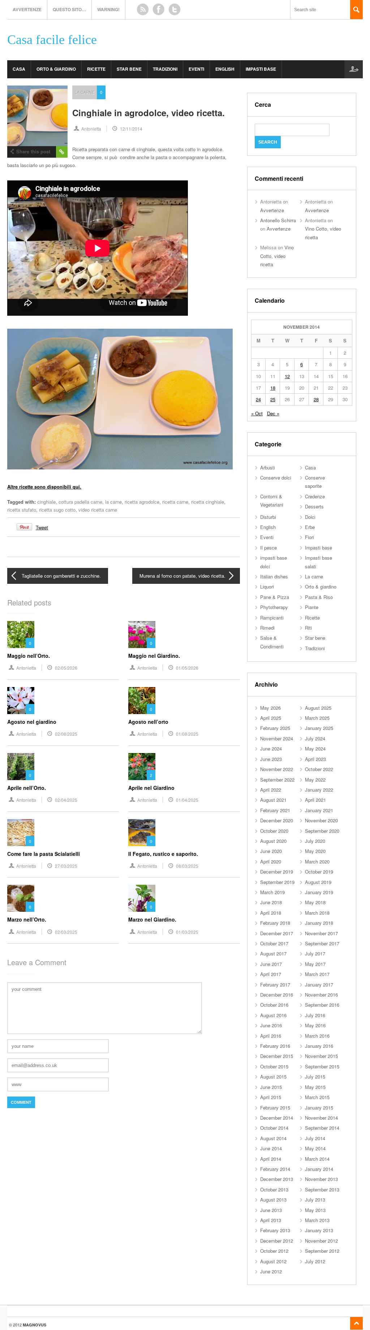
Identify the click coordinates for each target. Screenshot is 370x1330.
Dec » (273, 413)
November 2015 (321, 1056)
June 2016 (271, 1025)
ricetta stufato (21, 509)
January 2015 (319, 1107)
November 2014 (321, 1117)
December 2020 (276, 820)
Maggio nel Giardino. (154, 655)
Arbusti (267, 467)
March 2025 (317, 717)
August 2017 (273, 953)
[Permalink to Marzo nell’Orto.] (20, 898)
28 (316, 399)
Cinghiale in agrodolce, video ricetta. (148, 112)
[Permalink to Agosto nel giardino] (20, 700)
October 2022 (319, 769)
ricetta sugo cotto (57, 509)
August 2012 (273, 1261)
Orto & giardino (56, 69)
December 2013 (276, 1179)
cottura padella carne (80, 501)
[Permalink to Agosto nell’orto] (141, 700)
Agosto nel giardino (31, 721)
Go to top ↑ (356, 1323)
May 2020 (315, 851)
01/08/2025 (187, 734)
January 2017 (319, 984)
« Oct (257, 413)
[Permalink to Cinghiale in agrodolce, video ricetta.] (37, 116)
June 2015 (271, 1087)
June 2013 (271, 1210)
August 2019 (318, 882)
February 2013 (275, 1230)
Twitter (174, 9)
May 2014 (315, 1148)
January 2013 (319, 1230)
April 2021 (315, 799)
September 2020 (322, 830)
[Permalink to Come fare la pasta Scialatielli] (20, 832)
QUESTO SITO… (69, 9)
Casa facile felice (52, 40)
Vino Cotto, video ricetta (277, 256)
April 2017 (270, 974)
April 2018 (270, 912)
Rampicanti (272, 617)
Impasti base (261, 69)
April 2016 (270, 1035)
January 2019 (319, 892)
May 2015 (315, 1087)
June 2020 (271, 851)
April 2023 (315, 759)
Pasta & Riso (319, 597)
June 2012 (271, 1271)
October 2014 (274, 1127)
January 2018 (319, 922)
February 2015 (275, 1107)
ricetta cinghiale (207, 501)
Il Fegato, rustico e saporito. (163, 853)
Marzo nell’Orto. (26, 919)
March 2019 (272, 892)
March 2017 (317, 974)
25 (272, 399)
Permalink (62, 152)
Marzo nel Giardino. (152, 919)
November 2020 (321, 820)
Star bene (129, 69)
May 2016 (315, 1025)
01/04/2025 (187, 800)
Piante (311, 607)
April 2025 (270, 717)
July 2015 (315, 1076)
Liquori (267, 586)
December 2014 (276, 1117)
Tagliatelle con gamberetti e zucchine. (61, 575)
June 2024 (271, 748)
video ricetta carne (97, 509)
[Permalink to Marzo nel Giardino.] (141, 898)
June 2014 (271, 1148)
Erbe (310, 527)
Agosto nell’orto (148, 721)
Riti (308, 627)
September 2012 (322, 1250)
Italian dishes (274, 576)
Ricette (96, 69)
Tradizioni (165, 69)
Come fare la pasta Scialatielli (43, 853)
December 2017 (276, 933)
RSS (143, 9)
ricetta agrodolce (142, 501)
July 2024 (315, 738)
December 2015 (276, 1056)
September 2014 (322, 1127)
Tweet (42, 527)
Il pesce (268, 547)
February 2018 (275, 922)
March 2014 (317, 1158)
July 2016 (315, 1015)
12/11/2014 (131, 129)
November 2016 (321, 994)
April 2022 (270, 789)
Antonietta (91, 129)
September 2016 (322, 1004)
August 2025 (318, 707)
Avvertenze (27, 9)
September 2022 (277, 779)
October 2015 (274, 1066)
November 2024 (276, 738)
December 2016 (276, 994)
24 (258, 399)
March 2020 (317, 861)
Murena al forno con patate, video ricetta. (182, 575)
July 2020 (315, 840)
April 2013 (270, 1220)
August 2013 (273, 1199)
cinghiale (46, 501)
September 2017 (322, 943)
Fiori (309, 537)
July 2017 (315, 953)
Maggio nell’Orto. (28, 655)
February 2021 (275, 810)
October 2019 (319, 871)
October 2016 (274, 1004)
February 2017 (275, 984)
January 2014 (319, 1168)
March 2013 (317, 1220)
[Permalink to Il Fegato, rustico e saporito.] (141, 832)
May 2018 (315, 902)
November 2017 (321, 933)
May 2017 (315, 964)
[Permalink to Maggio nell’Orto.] (20, 634)
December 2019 (276, 871)
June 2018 (271, 902)
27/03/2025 (66, 866)
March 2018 (317, 912)
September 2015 (322, 1066)
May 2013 (315, 1210)
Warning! (108, 9)
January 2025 (319, 728)
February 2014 (275, 1168)
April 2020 (270, 861)
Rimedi (267, 627)
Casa (19, 69)
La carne (84, 92)
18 (272, 387)
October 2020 (274, 830)
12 (287, 376)
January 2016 (319, 1045)
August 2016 (273, 1015)
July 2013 (315, 1199)
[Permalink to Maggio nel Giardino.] (141, 634)
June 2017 (271, 964)
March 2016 (317, 1035)
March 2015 (317, 1097)
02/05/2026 (66, 668)
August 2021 (273, 799)
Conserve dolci (275, 477)
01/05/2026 (187, 668)
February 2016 (275, 1045)
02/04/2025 (66, 800)
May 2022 (315, 779)
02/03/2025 (66, 932)
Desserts (314, 506)
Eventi (196, 69)
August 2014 (273, 1138)
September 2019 (277, 882)
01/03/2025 (187, 932)
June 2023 (271, 759)
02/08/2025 (66, 734)
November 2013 (321, 1179)
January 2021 (319, 810)
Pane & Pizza (274, 597)
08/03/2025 (187, 866)
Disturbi (268, 516)
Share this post (33, 151)
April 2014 (270, 1158)
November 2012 (321, 1240)
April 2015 (270, 1097)
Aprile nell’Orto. (26, 787)
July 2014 (315, 1138)
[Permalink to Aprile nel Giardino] (141, 766)
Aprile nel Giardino (151, 787)
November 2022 (276, 769)
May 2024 (315, 748)
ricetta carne (175, 501)
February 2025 (275, 728)
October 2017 (274, 943)
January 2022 (319, 789)
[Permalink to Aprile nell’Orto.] (20, 766)
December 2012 (276, 1240)
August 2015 (273, 1076)
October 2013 (274, 1189)
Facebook (158, 9)
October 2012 (274, 1250)
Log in (353, 69)
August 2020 (273, 840)
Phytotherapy (274, 607)
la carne (113, 501)
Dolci (310, 516)
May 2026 (270, 707)
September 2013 (322, 1189)
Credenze (315, 496)
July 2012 (315, 1261)
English (225, 69)
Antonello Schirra (278, 220)
